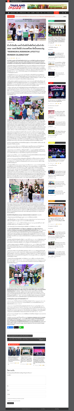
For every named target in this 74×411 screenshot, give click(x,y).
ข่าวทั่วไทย (56, 12)
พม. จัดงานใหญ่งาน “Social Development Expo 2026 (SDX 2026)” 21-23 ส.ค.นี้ (56, 161)
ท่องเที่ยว (33, 12)
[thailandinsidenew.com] (8, 12)
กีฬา (41, 12)
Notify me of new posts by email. (14, 401)
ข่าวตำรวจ (50, 216)
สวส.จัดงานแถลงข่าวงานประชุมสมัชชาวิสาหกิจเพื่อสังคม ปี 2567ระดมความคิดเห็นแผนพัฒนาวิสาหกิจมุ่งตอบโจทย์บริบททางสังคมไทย (14, 360)
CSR (44, 12)
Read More (50, 50)
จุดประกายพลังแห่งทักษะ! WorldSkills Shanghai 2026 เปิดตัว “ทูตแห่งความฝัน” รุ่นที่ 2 (60, 193)
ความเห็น (9, 375)
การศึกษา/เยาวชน (22, 12)
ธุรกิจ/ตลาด (13, 12)
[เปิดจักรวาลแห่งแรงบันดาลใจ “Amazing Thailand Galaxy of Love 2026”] (51, 74)
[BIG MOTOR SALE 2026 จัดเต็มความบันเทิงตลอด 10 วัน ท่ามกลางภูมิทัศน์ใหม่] (57, 92)
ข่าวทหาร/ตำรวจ (50, 12)
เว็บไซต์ (8, 395)
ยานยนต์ (37, 12)
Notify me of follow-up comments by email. (16, 399)
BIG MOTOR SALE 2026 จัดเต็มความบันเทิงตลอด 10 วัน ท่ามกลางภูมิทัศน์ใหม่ (57, 101)
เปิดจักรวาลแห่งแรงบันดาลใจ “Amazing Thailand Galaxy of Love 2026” (59, 75)
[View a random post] (65, 12)
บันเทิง (28, 12)
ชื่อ (8, 386)
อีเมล (8, 391)
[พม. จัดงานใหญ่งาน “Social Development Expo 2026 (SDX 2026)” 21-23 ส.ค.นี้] (57, 152)
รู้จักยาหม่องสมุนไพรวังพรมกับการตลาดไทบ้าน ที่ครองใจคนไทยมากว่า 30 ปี (20, 336)
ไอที (17, 12)
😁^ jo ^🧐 (16, 363)
